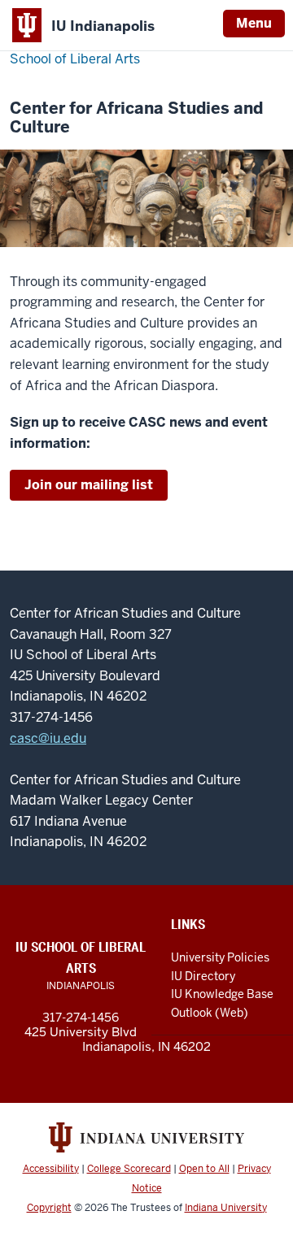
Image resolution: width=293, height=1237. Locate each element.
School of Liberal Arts (75, 58)
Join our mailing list (88, 484)
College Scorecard (129, 1168)
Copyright (49, 1207)
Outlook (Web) (209, 1012)
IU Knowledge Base (222, 994)
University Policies (220, 957)
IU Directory (203, 976)
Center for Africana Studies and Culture (136, 118)
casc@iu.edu (48, 738)
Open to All (204, 1168)
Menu (254, 23)
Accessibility (51, 1168)
